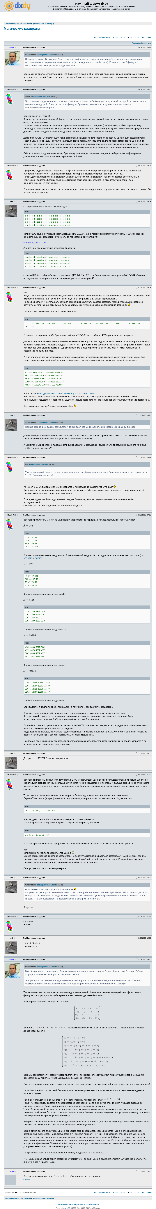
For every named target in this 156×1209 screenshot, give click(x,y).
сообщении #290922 (39, 464)
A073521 (39, 558)
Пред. (108, 37)
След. (149, 37)
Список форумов (12, 1198)
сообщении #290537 (46, 55)
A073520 (27, 558)
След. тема (146, 43)
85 (131, 37)
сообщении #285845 (46, 967)
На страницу (99, 37)
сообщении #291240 (46, 885)
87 (138, 37)
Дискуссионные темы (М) (43, 1198)
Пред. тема (136, 43)
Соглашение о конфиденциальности (71, 1204)
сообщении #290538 (41, 97)
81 (117, 37)
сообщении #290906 (46, 422)
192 (143, 37)
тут (123, 490)
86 (135, 37)
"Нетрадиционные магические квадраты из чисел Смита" (66, 393)
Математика (26, 1198)
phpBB (67, 1208)
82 (121, 37)
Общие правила (93, 1204)
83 (124, 37)
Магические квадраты (22, 28)
